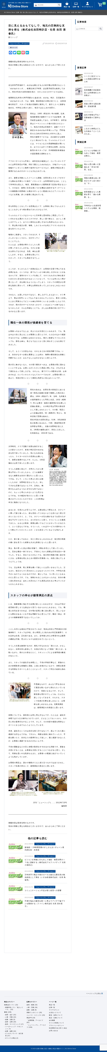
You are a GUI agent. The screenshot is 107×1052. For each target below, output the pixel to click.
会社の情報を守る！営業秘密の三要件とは (92, 117)
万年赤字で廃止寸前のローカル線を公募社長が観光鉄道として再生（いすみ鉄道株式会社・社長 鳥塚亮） (45, 877)
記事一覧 (76, 7)
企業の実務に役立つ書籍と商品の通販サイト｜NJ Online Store (18, 6)
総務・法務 (9, 1019)
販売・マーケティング (12, 1024)
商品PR (29, 1018)
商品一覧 (67, 7)
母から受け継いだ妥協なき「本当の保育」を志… (92, 166)
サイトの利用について (56, 1023)
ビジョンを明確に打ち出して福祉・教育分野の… (92, 153)
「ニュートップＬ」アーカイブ (19, 43)
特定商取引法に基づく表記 (58, 1028)
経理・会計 (9, 1014)
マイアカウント (87, 7)
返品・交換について (55, 1018)
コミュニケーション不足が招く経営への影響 (43, 890)
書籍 (5, 1012)
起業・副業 (9, 1031)
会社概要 (52, 1020)
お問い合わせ (53, 1030)
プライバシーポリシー (56, 1025)
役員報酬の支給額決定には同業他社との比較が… (92, 92)
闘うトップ (13, 47)
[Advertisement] (37, 931)
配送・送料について (55, 1015)
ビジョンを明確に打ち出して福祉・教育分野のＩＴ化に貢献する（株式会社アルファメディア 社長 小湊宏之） (45, 862)
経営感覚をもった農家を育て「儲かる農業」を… (92, 194)
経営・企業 (9, 1022)
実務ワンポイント (33, 1012)
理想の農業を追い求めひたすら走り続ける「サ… (92, 180)
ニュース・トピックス (34, 1015)
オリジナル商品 (10, 1038)
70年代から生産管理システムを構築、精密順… (92, 208)
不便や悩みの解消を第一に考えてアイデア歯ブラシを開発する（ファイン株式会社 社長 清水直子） (45, 903)
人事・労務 (9, 1017)
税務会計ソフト (9, 1005)
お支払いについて (55, 1012)
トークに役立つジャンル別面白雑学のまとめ (92, 78)
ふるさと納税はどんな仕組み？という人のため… (92, 131)
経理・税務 (30, 1005)
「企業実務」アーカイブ (35, 1020)
